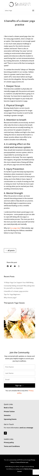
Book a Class (8, 408)
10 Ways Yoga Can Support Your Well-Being (18, 282)
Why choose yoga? (10, 298)
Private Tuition (9, 411)
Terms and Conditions (12, 446)
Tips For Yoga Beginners (12, 294)
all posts (11, 250)
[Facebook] (8, 266)
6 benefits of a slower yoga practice (16, 291)
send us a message (26, 428)
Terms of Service (20, 462)
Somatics (7, 415)
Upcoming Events (10, 419)
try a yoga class (15, 228)
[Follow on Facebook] (5, 433)
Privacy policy (9, 442)
